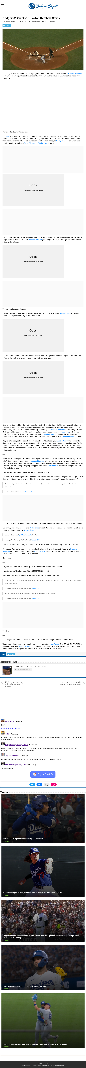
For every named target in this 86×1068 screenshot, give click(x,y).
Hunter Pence (65, 313)
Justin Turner (29, 143)
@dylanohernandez (25, 535)
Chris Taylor (49, 434)
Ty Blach (6, 136)
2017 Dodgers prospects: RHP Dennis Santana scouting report (70, 683)
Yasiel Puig (42, 143)
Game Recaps (35, 21)
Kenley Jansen (30, 530)
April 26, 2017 (29, 492)
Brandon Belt (39, 551)
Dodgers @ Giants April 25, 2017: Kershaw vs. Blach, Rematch (14, 684)
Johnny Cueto (24, 646)
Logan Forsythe (68, 436)
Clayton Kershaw (75, 73)
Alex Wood (54, 644)
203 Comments (50, 21)
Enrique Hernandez (58, 430)
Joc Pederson (63, 432)
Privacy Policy (43, 1063)
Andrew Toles (52, 466)
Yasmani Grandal (37, 461)
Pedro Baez (34, 528)
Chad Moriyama (9, 21)
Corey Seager (61, 141)
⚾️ (43, 774)
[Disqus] (43, 744)
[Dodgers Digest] (43, 5)
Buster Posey (62, 441)
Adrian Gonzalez (35, 240)
